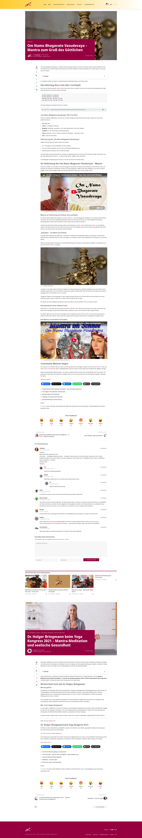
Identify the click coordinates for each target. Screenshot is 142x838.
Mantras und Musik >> (46, 379)
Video (48, 408)
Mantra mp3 (68, 406)
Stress (82, 769)
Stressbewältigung (88, 769)
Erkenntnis (52, 244)
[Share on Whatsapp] (36, 79)
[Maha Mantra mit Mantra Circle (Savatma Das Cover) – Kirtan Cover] (36, 581)
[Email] (36, 86)
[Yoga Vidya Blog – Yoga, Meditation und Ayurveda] (27, 829)
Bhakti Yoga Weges (98, 372)
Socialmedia (37, 54)
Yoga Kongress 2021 (51, 721)
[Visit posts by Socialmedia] (29, 55)
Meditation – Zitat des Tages (49, 759)
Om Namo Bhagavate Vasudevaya (97, 406)
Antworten (103, 448)
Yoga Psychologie (59, 632)
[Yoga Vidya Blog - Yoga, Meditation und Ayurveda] (28, 4)
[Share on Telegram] (36, 82)
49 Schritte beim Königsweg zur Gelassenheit (54, 752)
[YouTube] (112, 830)
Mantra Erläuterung (60, 406)
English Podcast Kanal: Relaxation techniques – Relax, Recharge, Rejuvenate (62, 389)
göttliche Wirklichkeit (70, 308)
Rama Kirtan (43, 408)
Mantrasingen (85, 406)
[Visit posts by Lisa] (29, 651)
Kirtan (48, 406)
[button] (108, 4)
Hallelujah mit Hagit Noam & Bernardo (52, 397)
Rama (71, 218)
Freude (49, 293)
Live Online (44, 632)
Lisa (35, 650)
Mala (81, 314)
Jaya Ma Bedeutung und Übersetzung (52, 399)
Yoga (94, 769)
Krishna (65, 218)
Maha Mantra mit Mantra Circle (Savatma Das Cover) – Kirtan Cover (36, 590)
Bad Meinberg (31, 632)
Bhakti (69, 156)
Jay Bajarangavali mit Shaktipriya (50, 394)
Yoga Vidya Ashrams (96, 367)
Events (38, 632)
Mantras (30, 41)
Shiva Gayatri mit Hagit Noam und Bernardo (53, 391)
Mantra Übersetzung (77, 406)
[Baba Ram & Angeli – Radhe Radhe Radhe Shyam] (83, 581)
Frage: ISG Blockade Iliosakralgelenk (51, 757)
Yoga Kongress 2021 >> (46, 742)
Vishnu (79, 225)
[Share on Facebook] (36, 72)
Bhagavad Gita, (97, 237)
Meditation (68, 769)
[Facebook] (110, 830)
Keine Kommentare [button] (100, 807)
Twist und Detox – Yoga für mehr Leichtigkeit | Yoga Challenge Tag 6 (60, 754)
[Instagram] (114, 830)
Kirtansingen (53, 406)
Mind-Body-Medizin (75, 769)
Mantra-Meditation (56, 769)
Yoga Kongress (99, 769)
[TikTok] (116, 830)
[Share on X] (36, 75)
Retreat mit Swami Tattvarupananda (51, 762)
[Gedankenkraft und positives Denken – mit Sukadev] (59, 581)
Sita (94, 225)
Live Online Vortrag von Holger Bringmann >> (51, 733)
